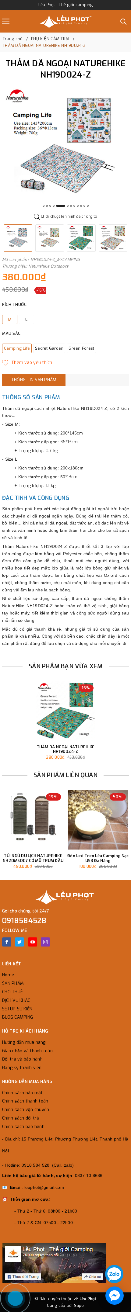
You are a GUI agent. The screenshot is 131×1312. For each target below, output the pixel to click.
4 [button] (54, 206)
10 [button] (81, 206)
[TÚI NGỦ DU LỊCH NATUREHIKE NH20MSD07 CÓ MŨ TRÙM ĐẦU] (33, 820)
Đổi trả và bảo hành (22, 1059)
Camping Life (17, 348)
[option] (65, 148)
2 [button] (47, 206)
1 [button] (43, 206)
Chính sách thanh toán (25, 1101)
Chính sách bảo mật (22, 1093)
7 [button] (71, 206)
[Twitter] (19, 942)
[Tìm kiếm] (123, 21)
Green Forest (81, 348)
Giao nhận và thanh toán (27, 1051)
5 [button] (60, 206)
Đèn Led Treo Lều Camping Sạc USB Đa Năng (98, 858)
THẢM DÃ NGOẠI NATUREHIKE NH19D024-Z (66, 749)
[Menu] (5, 21)
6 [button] (68, 206)
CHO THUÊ (12, 992)
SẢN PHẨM (13, 983)
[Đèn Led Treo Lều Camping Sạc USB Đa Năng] (98, 820)
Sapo (79, 1305)
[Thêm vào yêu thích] (27, 362)
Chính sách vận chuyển (25, 1110)
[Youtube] (32, 942)
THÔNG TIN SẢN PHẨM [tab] (34, 380)
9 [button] (78, 206)
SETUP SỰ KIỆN (17, 1009)
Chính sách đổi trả (20, 1118)
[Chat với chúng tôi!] (114, 1295)
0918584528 (24, 921)
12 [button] (88, 206)
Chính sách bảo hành (23, 1127)
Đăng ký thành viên (22, 1068)
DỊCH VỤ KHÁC (16, 1000)
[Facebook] (6, 942)
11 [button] (84, 206)
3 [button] (50, 206)
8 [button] (74, 206)
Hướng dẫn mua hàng (24, 1042)
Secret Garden (49, 348)
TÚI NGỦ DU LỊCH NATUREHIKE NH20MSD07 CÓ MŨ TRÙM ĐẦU (33, 858)
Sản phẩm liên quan (66, 775)
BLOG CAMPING (17, 1017)
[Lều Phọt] (65, 21)
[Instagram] (45, 942)
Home (8, 975)
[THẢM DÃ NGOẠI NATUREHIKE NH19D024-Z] (66, 711)
